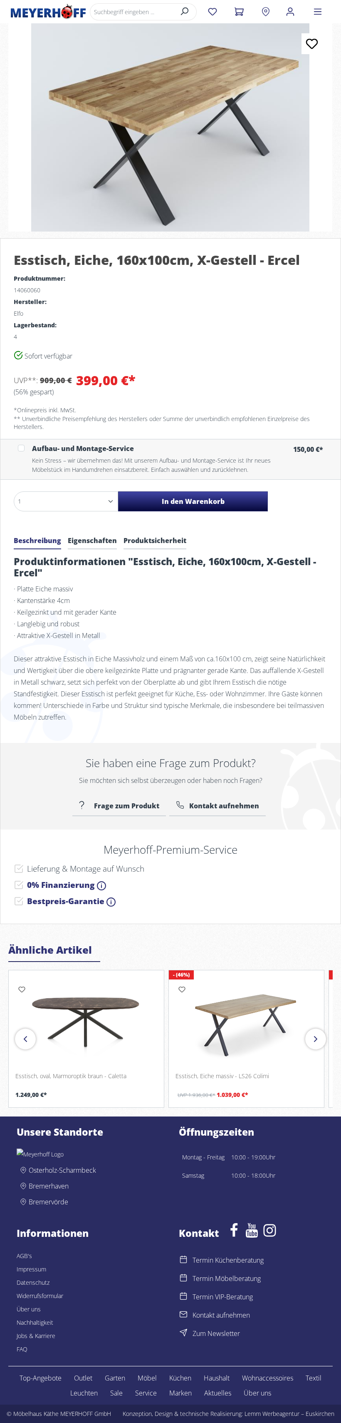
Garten (115, 1378)
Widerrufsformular (40, 1296)
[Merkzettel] (212, 11)
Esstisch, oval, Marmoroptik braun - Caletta (70, 1076)
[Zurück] (25, 1039)
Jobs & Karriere (36, 1336)
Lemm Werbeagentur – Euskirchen (289, 1414)
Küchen (180, 1378)
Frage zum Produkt (125, 805)
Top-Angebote (41, 1378)
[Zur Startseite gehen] (48, 11)
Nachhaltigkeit (35, 1322)
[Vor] (315, 1039)
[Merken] (311, 43)
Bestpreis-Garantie (66, 901)
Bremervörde (48, 1201)
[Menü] (317, 11)
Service (146, 1393)
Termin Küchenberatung (228, 1260)
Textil (313, 1378)
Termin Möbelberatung (227, 1278)
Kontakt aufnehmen (224, 805)
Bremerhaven (49, 1186)
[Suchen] (185, 11)
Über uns (29, 1309)
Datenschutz (33, 1282)
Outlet (83, 1378)
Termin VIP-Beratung (223, 1296)
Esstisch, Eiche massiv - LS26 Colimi (222, 1076)
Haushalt (217, 1378)
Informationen (53, 1233)
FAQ (22, 1349)
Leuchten (84, 1393)
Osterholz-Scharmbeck (62, 1170)
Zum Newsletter (216, 1333)
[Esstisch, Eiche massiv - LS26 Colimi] (246, 1021)
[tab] (37, 542)
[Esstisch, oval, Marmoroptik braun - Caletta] (86, 1021)
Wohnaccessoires (267, 1378)
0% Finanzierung (62, 884)
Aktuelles (217, 1393)
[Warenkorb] (239, 11)
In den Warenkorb (193, 501)
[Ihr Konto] (290, 11)
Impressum (31, 1269)
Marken (180, 1393)
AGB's (24, 1256)
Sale (116, 1393)
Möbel (147, 1378)
